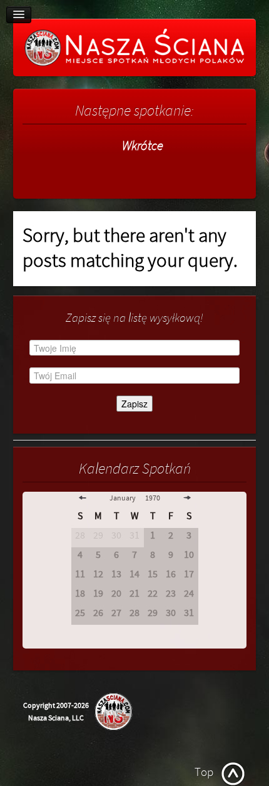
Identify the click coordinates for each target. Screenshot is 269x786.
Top (204, 772)
